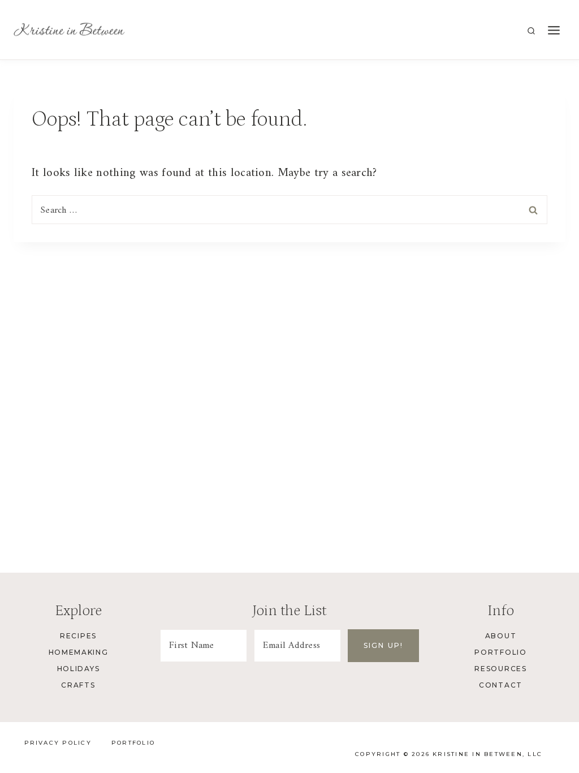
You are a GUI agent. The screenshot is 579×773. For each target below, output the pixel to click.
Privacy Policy (58, 742)
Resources (500, 668)
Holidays (78, 668)
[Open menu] (553, 31)
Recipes (78, 636)
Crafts (78, 685)
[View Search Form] (531, 31)
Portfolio (500, 652)
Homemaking (79, 652)
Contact (500, 685)
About (500, 636)
